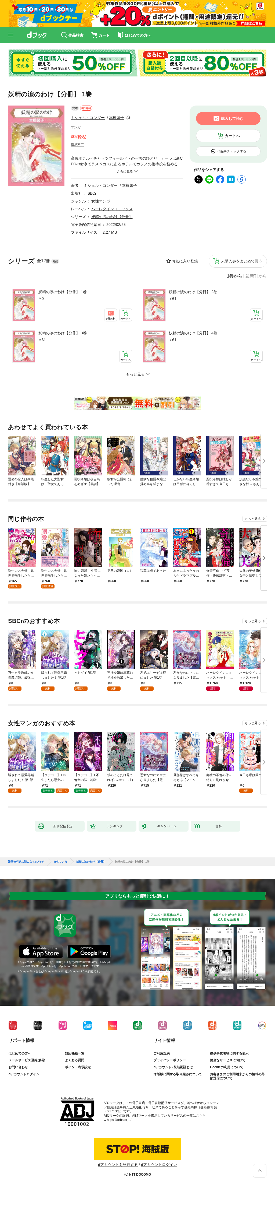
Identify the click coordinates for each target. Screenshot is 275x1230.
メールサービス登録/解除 (27, 1060)
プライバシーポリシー (170, 1060)
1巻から (234, 276)
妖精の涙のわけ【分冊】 (112, 217)
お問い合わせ (18, 1067)
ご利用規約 (162, 1053)
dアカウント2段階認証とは (173, 1067)
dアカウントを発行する (118, 1164)
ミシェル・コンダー (88, 117)
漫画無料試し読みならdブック (26, 861)
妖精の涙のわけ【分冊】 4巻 (193, 333)
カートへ (232, 136)
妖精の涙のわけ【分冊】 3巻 (62, 333)
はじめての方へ (20, 1053)
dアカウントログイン (24, 1074)
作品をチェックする (231, 151)
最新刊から (256, 276)
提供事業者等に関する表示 (229, 1053)
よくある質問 (74, 1060)
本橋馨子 (116, 117)
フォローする (128, 117)
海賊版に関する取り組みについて (178, 1074)
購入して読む (232, 118)
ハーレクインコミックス (112, 209)
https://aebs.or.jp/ (119, 1120)
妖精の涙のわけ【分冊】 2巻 (193, 292)
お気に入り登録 (185, 261)
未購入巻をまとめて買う (241, 261)
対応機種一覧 (74, 1053)
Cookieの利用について (226, 1067)
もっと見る (253, 519)
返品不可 (77, 145)
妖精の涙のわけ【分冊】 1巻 (62, 292)
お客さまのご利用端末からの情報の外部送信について (237, 1076)
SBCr (92, 193)
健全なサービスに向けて (227, 1060)
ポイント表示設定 (78, 1067)
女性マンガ (100, 201)
